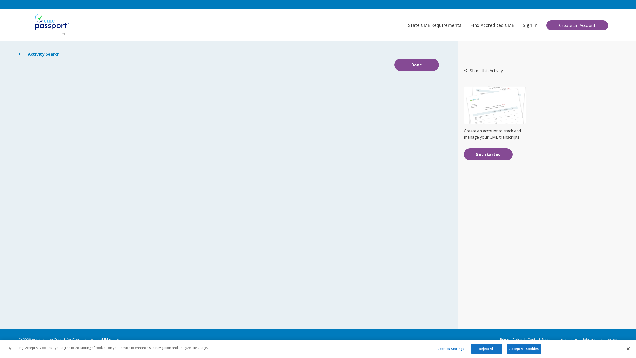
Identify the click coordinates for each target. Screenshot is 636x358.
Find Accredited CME (492, 25)
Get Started (488, 154)
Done (416, 65)
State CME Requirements (434, 25)
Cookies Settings (450, 348)
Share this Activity (486, 70)
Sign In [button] (530, 25)
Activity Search (44, 54)
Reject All (486, 348)
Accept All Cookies (524, 348)
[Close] (628, 348)
